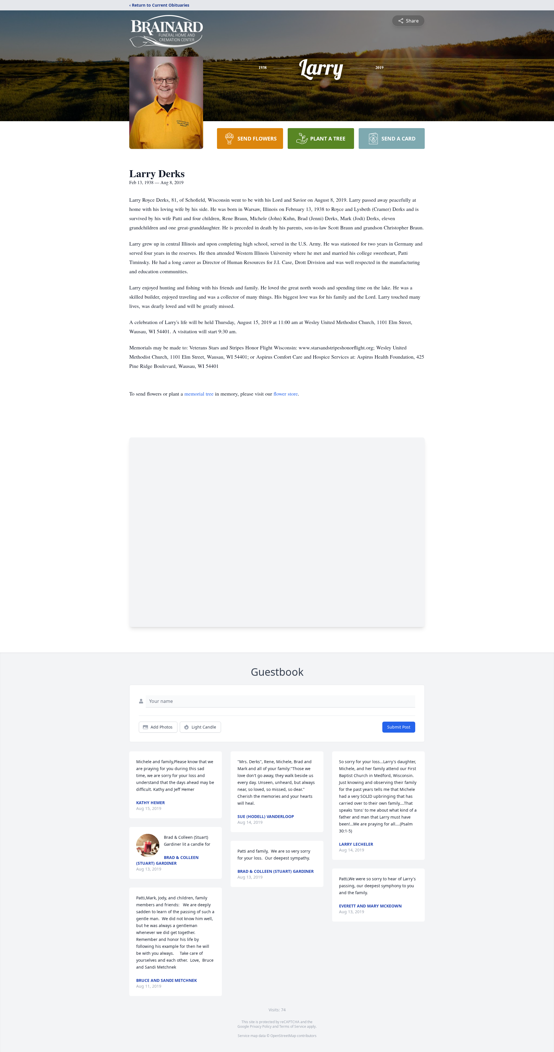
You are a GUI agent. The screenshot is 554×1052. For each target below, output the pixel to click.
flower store (286, 393)
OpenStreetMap (283, 1035)
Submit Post (398, 727)
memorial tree (199, 393)
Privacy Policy (261, 1026)
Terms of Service (292, 1026)
